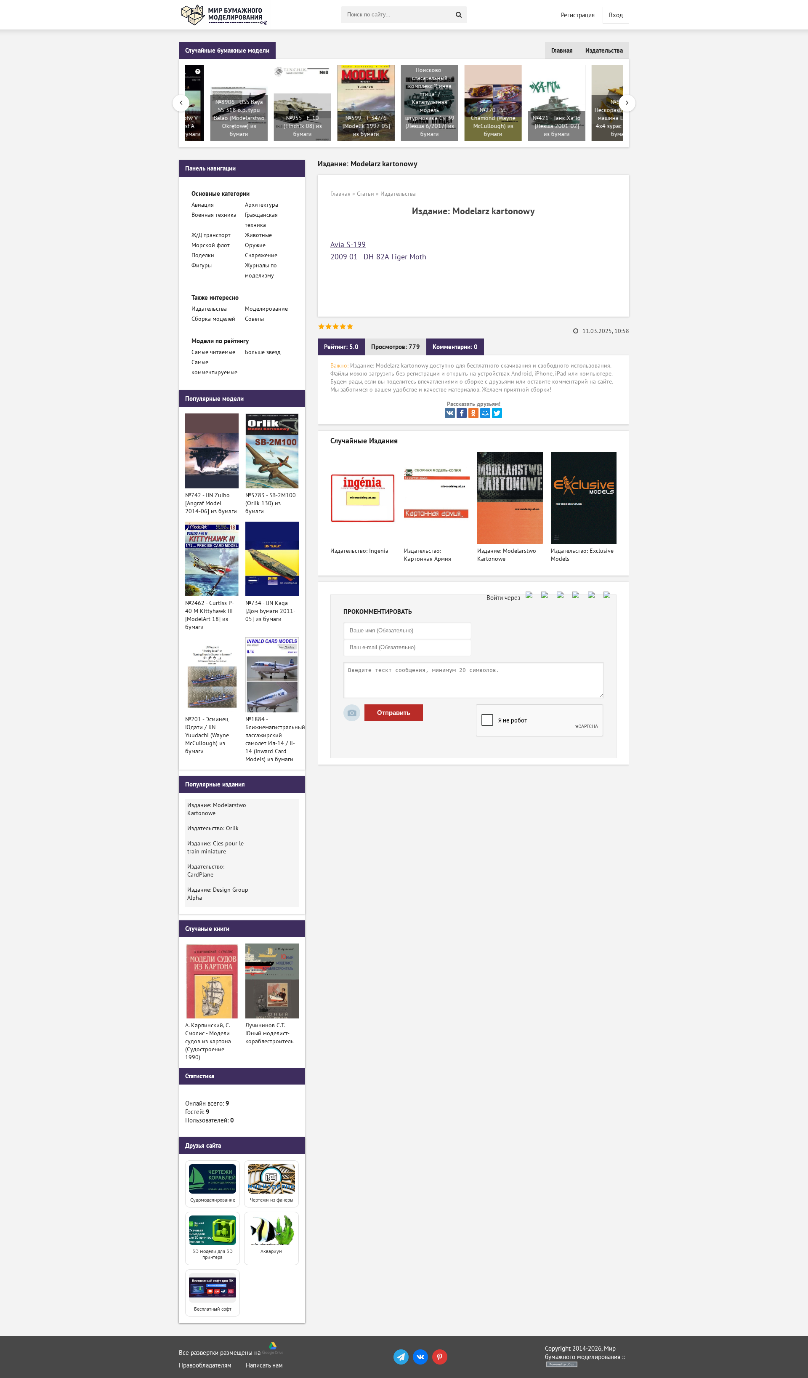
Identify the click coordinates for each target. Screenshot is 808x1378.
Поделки (202, 255)
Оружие (255, 245)
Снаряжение (261, 255)
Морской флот (210, 245)
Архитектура (261, 204)
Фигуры (201, 265)
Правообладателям (205, 1365)
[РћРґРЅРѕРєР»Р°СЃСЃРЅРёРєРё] (473, 413)
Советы (254, 319)
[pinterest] (439, 1357)
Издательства (604, 50)
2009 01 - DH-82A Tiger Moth (378, 257)
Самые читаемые (213, 352)
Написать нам (264, 1365)
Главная (562, 50)
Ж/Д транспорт (211, 235)
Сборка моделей (213, 319)
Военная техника (214, 215)
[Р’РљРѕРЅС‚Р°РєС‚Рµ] (450, 413)
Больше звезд (263, 352)
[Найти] (458, 14)
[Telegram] (401, 1357)
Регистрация (578, 15)
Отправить (393, 712)
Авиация (202, 204)
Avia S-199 (348, 244)
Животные (258, 235)
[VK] (420, 1357)
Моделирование (266, 308)
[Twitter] (497, 413)
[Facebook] (462, 413)
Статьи (365, 193)
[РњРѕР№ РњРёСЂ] (485, 413)
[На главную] (225, 14)
